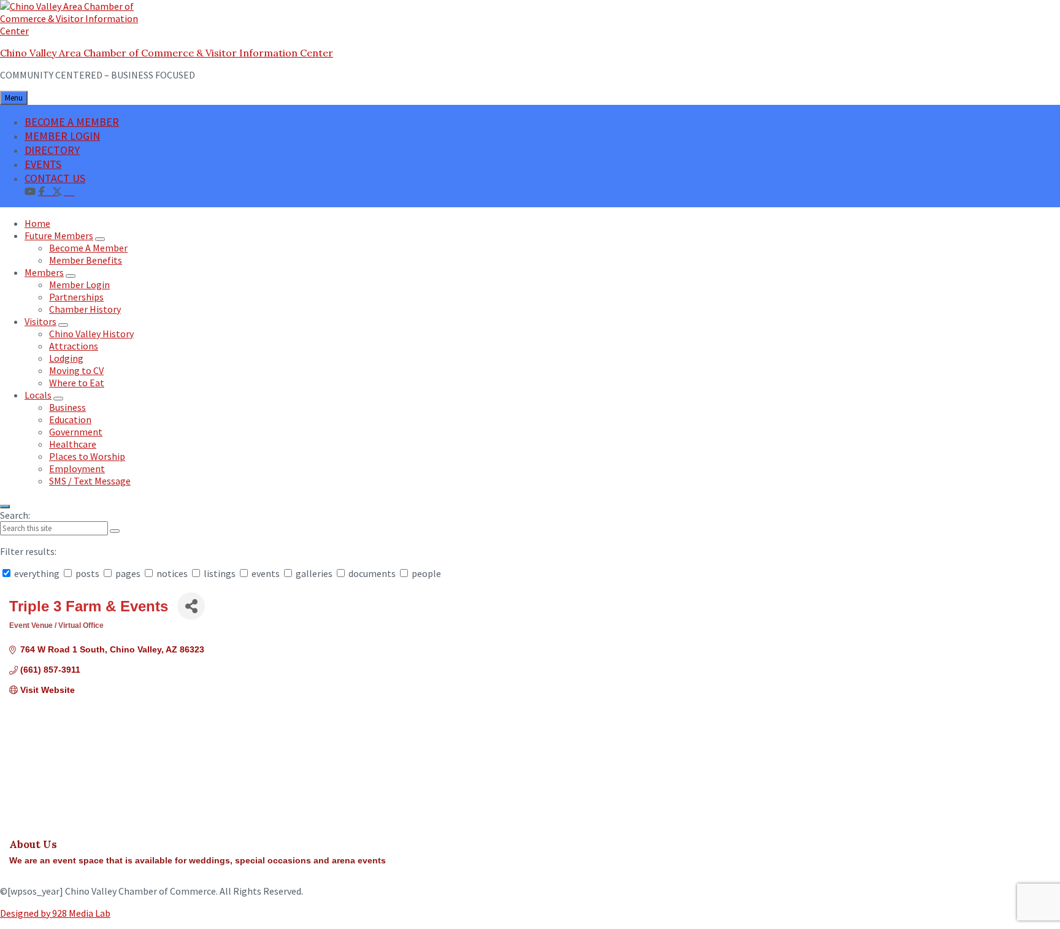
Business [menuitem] (67, 407)
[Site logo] (76, 31)
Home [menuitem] (37, 223)
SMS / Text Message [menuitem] (90, 481)
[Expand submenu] (100, 239)
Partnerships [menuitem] (76, 297)
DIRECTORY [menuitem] (52, 150)
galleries (314, 573)
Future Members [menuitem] (59, 235)
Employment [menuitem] (77, 468)
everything (36, 573)
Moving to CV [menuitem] (76, 370)
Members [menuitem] (44, 272)
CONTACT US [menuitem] (55, 178)
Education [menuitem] (70, 419)
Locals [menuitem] (38, 395)
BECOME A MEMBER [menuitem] (72, 122)
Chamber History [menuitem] (85, 309)
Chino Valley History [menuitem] (91, 333)
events (266, 573)
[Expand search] (5, 506)
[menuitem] (69, 190)
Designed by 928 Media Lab (55, 913)
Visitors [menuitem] (40, 321)
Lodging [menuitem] (66, 358)
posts (87, 573)
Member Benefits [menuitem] (85, 260)
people (425, 573)
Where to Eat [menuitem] (76, 383)
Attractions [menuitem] (73, 346)
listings (219, 573)
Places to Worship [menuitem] (87, 456)
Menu (14, 98)
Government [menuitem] (75, 432)
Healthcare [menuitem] (72, 444)
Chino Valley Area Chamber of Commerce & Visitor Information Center (166, 53)
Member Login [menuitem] (79, 284)
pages (127, 573)
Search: (15, 515)
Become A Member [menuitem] (88, 248)
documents (372, 573)
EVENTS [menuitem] (43, 164)
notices (172, 573)
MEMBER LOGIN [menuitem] (62, 136)
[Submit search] (115, 531)
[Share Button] (191, 606)
